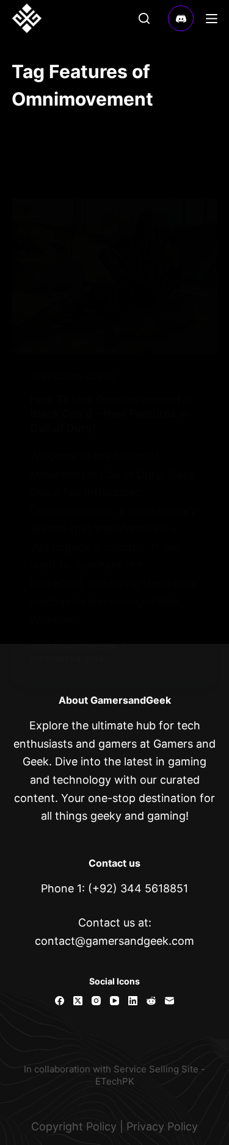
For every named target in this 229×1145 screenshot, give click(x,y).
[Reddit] (151, 1000)
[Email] (169, 1000)
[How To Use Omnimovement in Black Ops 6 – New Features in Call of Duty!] (115, 275)
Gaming (100, 376)
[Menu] (211, 18)
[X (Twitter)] (77, 1000)
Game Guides (55, 376)
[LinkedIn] (132, 1000)
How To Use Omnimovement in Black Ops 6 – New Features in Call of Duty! (111, 414)
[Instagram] (96, 1000)
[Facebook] (59, 1000)
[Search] (144, 18)
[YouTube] (114, 1000)
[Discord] (181, 18)
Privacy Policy (162, 1126)
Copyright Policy (74, 1126)
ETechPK (114, 1081)
